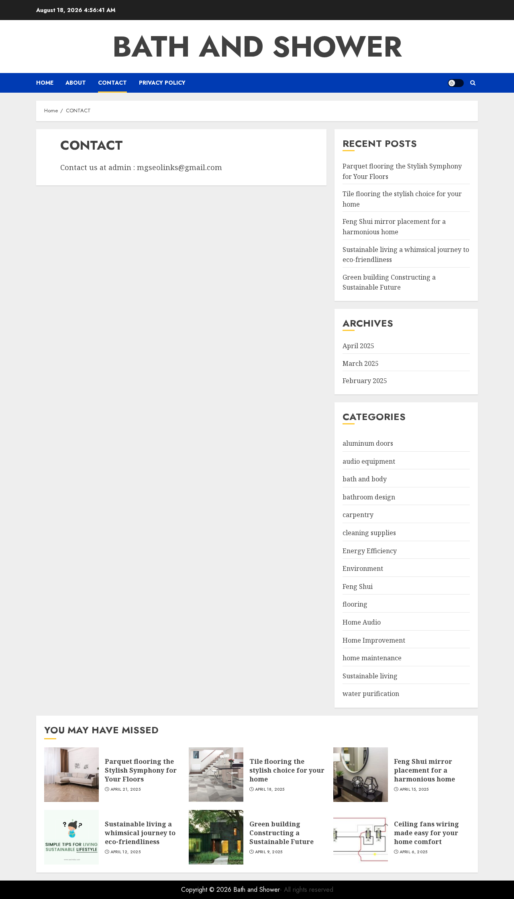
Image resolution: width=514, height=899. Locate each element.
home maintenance (372, 657)
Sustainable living (370, 676)
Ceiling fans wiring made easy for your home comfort (426, 833)
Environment (363, 568)
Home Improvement (374, 640)
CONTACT (112, 83)
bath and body (365, 479)
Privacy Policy (162, 83)
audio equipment (369, 461)
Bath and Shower (257, 46)
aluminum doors (368, 443)
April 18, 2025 (270, 789)
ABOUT (75, 83)
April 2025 (358, 345)
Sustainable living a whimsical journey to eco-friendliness (140, 833)
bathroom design (369, 497)
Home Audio (362, 622)
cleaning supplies (369, 532)
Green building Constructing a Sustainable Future (389, 282)
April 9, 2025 (269, 852)
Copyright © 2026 (207, 889)
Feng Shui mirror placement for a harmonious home (424, 770)
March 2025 (361, 363)
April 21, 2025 (125, 789)
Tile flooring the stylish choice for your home (286, 770)
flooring (355, 604)
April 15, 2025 (414, 789)
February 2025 (365, 380)
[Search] (473, 83)
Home (44, 83)
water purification (371, 693)
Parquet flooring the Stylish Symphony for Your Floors (141, 770)
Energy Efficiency (370, 550)
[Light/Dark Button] (456, 83)
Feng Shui (358, 586)
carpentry (358, 514)
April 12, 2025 (125, 852)
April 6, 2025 (414, 852)
